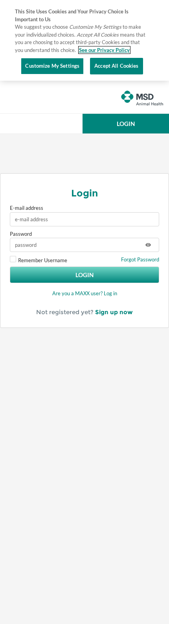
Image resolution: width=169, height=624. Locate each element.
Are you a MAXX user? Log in (84, 293)
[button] (126, 123)
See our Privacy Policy (104, 50)
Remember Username (42, 260)
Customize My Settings (52, 66)
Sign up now (114, 312)
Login (84, 274)
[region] (84, 40)
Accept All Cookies (116, 66)
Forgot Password (140, 259)
